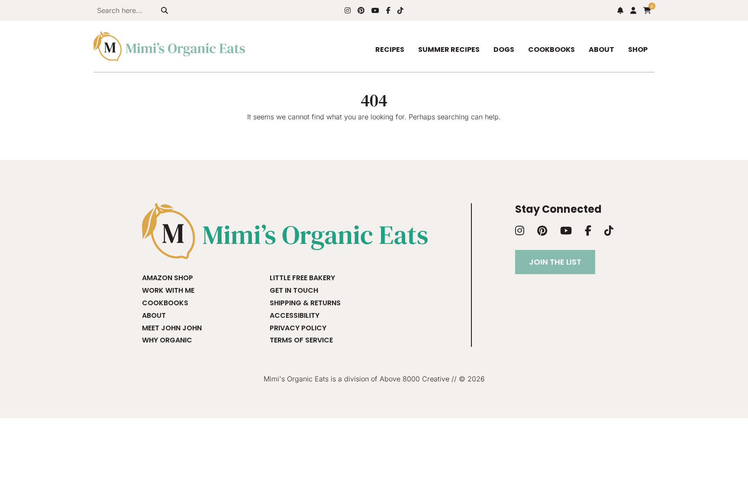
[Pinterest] (361, 10)
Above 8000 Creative (414, 378)
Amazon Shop (167, 278)
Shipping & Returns (305, 303)
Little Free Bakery (302, 278)
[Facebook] (388, 10)
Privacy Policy (298, 328)
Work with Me (168, 290)
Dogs (503, 49)
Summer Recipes (449, 49)
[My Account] (633, 10)
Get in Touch (294, 290)
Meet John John (172, 328)
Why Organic (167, 340)
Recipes (389, 49)
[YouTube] (375, 10)
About (601, 49)
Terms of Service (301, 340)
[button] (620, 10)
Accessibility (294, 315)
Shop (638, 49)
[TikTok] (400, 10)
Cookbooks (551, 49)
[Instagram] (347, 10)
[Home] (169, 46)
